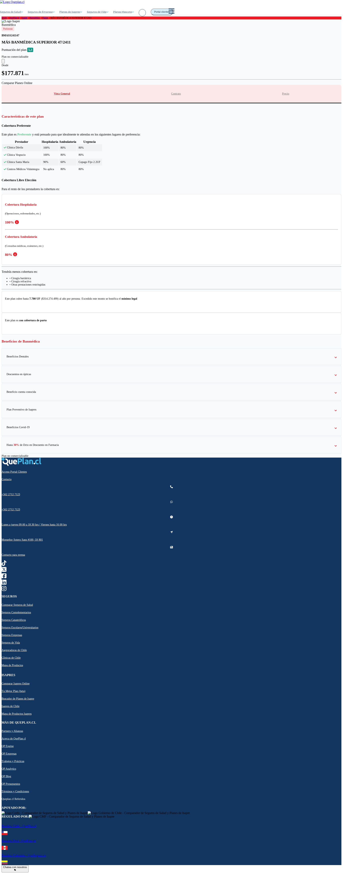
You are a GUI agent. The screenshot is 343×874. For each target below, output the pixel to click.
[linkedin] (4, 583)
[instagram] (4, 589)
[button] (171, 356)
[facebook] (4, 576)
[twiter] (4, 570)
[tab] (62, 93)
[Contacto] (142, 12)
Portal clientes (162, 12)
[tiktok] (4, 564)
